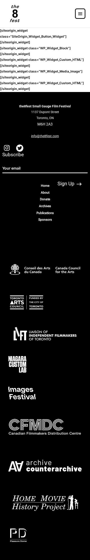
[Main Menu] (80, 14)
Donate (45, 199)
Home (45, 185)
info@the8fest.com (45, 136)
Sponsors (45, 219)
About (45, 192)
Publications (45, 213)
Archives (45, 206)
